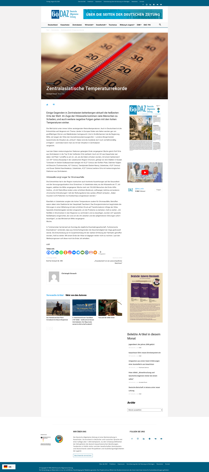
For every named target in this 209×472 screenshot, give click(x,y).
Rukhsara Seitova (144, 367)
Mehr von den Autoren (76, 295)
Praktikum (90, 1)
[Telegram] (153, 4)
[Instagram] (146, 4)
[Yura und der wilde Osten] (110, 307)
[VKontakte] (157, 4)
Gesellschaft (100, 25)
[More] (95, 252)
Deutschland (52, 25)
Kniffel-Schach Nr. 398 (54, 261)
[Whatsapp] (61, 252)
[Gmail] (91, 252)
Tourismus (113, 25)
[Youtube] (161, 4)
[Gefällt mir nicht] (54, 105)
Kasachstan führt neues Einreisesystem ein (145, 353)
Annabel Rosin (143, 382)
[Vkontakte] (74, 252)
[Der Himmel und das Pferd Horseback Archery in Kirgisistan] (58, 307)
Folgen (158, 190)
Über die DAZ (81, 1)
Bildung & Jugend (127, 25)
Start (47, 30)
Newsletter (135, 1)
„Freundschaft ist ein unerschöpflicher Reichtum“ (108, 262)
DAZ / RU (147, 25)
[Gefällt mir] (47, 105)
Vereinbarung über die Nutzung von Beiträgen (117, 1)
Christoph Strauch (51, 94)
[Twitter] (53, 252)
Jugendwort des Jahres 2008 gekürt (142, 344)
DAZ (140, 347)
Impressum (98, 1)
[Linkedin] (150, 4)
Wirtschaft (89, 25)
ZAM (138, 25)
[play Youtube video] (145, 172)
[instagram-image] (145, 212)
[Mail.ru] (87, 252)
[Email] (82, 252)
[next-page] (51, 328)
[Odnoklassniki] (65, 252)
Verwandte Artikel (54, 295)
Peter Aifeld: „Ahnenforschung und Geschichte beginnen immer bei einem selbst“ (143, 375)
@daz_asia (139, 189)
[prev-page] (47, 328)
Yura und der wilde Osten (106, 317)
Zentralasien (77, 25)
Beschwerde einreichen (83, 455)
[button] (160, 25)
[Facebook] (143, 4)
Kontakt (142, 1)
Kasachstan (65, 25)
